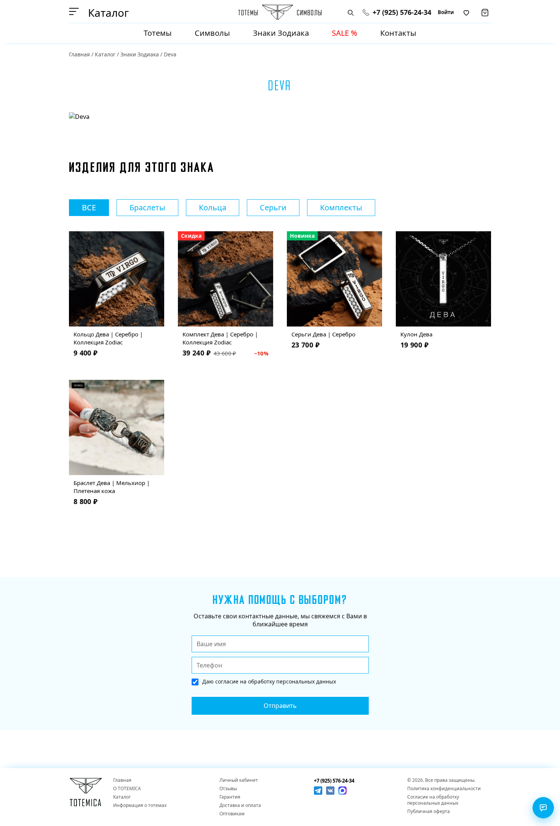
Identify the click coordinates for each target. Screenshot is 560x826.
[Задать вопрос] (543, 807)
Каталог (105, 54)
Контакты (398, 33)
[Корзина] (485, 12)
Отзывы (228, 789)
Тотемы (158, 33)
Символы (212, 33)
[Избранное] (466, 12)
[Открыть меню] (75, 11)
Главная (79, 54)
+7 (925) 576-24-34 (402, 12)
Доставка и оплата (240, 805)
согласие (226, 681)
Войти (446, 12)
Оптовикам (232, 814)
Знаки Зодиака (281, 33)
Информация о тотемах (139, 805)
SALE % (344, 33)
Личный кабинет (238, 780)
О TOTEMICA (127, 789)
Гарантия (229, 797)
